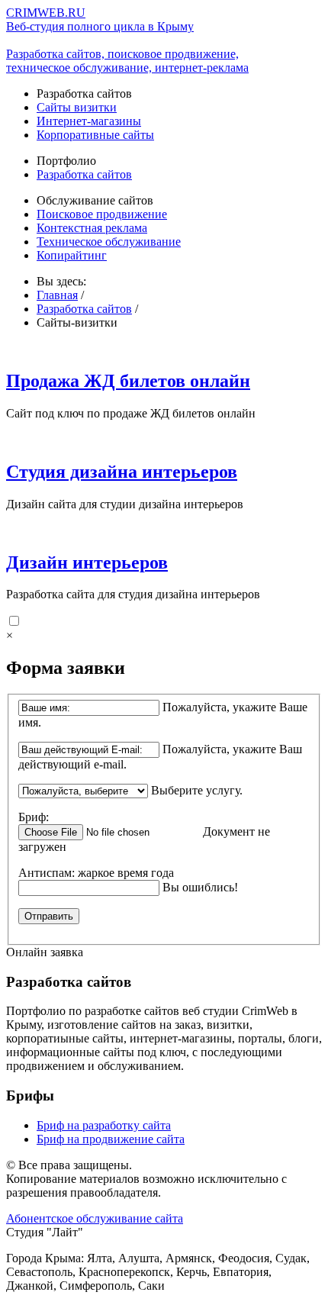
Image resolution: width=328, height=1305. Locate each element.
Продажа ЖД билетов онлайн (128, 381)
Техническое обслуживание (109, 241)
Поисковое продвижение (102, 214)
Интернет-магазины (89, 120)
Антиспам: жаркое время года (96, 872)
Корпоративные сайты (95, 134)
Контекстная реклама (92, 227)
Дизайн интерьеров (87, 562)
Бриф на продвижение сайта (111, 1139)
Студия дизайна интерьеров (121, 472)
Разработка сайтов (84, 174)
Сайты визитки (77, 107)
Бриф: (33, 816)
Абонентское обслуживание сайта (94, 1218)
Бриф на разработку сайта (104, 1125)
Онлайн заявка (44, 952)
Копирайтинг (72, 255)
